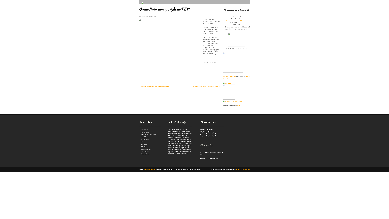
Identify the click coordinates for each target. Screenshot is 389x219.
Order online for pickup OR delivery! (236, 21)
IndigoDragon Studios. (243, 169)
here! (238, 105)
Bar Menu (143, 146)
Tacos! (142, 142)
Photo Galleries (145, 154)
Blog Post (213, 62)
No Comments (152, 16)
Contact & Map (145, 151)
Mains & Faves (145, 139)
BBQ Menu (144, 144)
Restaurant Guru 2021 (229, 76)
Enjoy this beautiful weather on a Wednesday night (154, 86)
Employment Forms (146, 149)
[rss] (214, 134)
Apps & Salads (145, 137)
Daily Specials (145, 132)
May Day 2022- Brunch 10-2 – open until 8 (206, 86)
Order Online (144, 129)
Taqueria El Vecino (149, 169)
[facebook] (202, 134)
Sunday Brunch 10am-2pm (148, 134)
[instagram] (208, 134)
